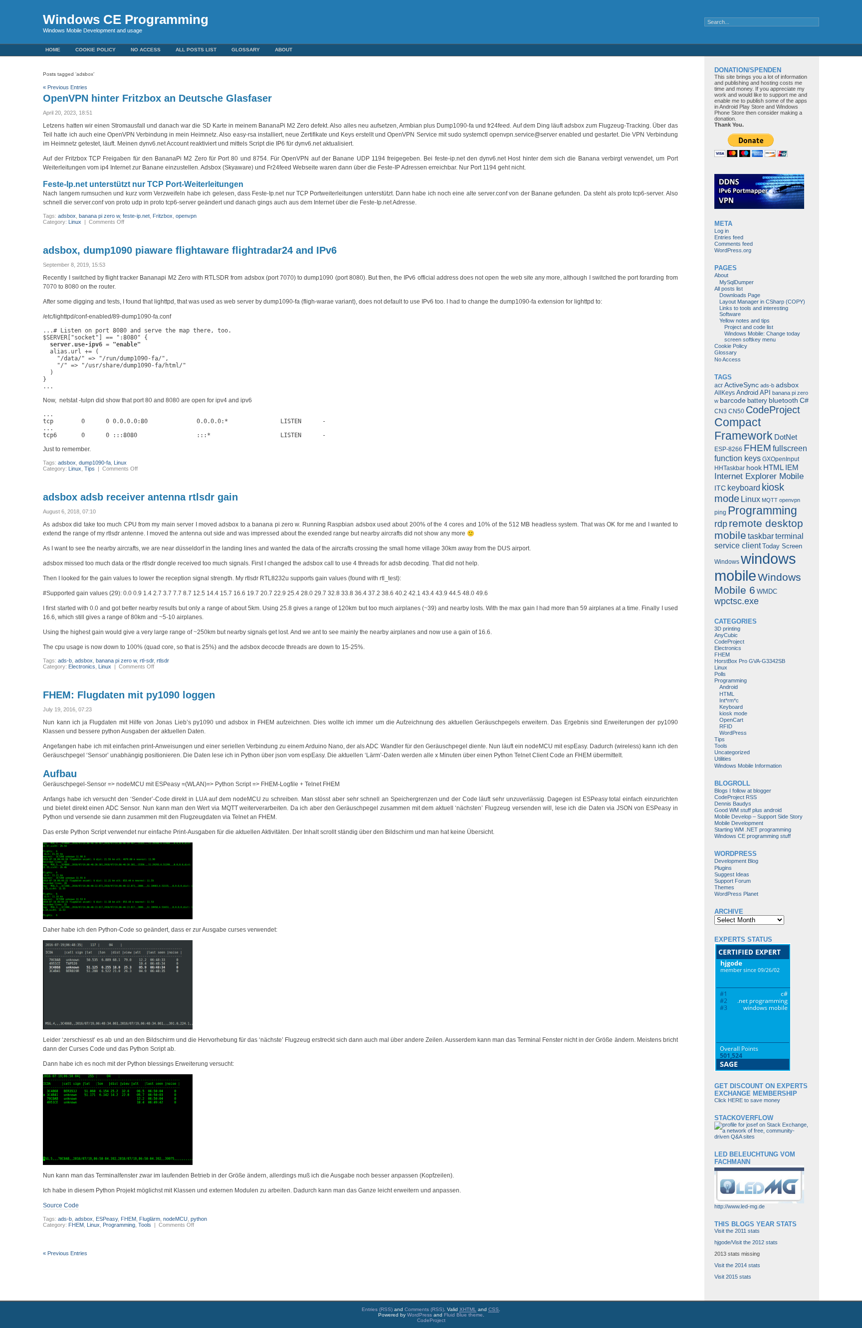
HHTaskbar (729, 468)
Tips (89, 469)
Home (52, 49)
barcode (733, 400)
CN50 (736, 411)
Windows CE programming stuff (752, 836)
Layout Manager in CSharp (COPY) (762, 302)
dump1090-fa (95, 463)
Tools (144, 1225)
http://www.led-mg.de (739, 1206)
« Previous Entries (65, 87)
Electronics (81, 666)
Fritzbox (163, 216)
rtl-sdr (147, 661)
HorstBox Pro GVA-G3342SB (749, 661)
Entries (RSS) (377, 1309)
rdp (720, 524)
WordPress (733, 733)
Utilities (722, 759)
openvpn (186, 216)
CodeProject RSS (735, 797)
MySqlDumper (736, 282)
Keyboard (731, 707)
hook (754, 468)
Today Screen (782, 546)
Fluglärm (149, 1219)
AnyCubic (726, 635)
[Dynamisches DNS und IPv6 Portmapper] (759, 207)
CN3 (720, 411)
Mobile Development (738, 823)
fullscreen (790, 448)
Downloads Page (739, 295)
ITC (720, 488)
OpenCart (731, 720)
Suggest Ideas (731, 874)
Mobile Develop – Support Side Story (758, 817)
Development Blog (736, 861)
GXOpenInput (780, 459)
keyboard (743, 487)
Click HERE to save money (747, 1100)
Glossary (245, 49)
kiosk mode (733, 713)
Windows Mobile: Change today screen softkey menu (762, 336)
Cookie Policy (95, 49)
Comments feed (733, 244)
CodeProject (773, 409)
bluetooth (783, 400)
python (199, 1219)
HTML (773, 467)
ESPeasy (107, 1219)
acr (718, 385)
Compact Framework (743, 429)
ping (720, 512)
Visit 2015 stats (732, 1277)
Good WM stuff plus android (748, 810)
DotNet (785, 437)
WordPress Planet (736, 894)
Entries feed (728, 237)
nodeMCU (175, 1219)
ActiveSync (741, 385)
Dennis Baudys (732, 804)
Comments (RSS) (424, 1309)
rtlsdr (163, 661)
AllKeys (724, 392)
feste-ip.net (136, 216)
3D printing (727, 629)
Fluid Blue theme (463, 1315)
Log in (721, 231)
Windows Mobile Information (748, 766)
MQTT (770, 500)
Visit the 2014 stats (737, 1265)
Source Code (61, 1205)
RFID (725, 726)
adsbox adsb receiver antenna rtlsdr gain (140, 497)
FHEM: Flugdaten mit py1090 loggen (129, 694)
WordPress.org (732, 250)
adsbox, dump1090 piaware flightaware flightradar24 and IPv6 (190, 250)
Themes (724, 887)
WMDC (767, 591)
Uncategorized (732, 752)
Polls (720, 674)
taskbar (761, 536)
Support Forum (732, 881)
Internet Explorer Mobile (759, 476)
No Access (146, 49)
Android (747, 392)
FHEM (128, 1219)
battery (757, 400)
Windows (726, 561)
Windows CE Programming (126, 19)
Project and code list (748, 327)
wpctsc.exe (736, 601)
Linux (74, 222)
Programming (119, 1225)
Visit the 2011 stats (737, 1231)
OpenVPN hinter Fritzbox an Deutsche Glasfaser (157, 98)
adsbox (67, 216)
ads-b (65, 661)
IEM (792, 467)
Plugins (723, 868)
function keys (737, 458)
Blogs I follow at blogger (742, 791)
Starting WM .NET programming (752, 829)
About (283, 49)
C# (804, 400)
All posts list (196, 49)
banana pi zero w (99, 216)
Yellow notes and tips (744, 321)
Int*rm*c (729, 700)
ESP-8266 (728, 449)
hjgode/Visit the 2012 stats (746, 1242)
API (765, 392)
